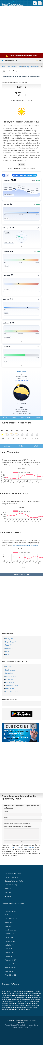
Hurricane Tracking (11, 885)
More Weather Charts (21, 574)
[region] (21, 189)
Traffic (38, 418)
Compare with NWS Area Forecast (24, 175)
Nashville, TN (9, 945)
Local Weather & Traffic (14, 66)
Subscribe (8, 892)
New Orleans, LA (10, 930)
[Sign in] (35, 3)
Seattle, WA (9, 922)
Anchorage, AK (9, 915)
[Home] (12, 3)
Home (3, 66)
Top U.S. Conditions (11, 877)
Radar (5, 418)
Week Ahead (9, 667)
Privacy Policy (15, 847)
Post (21, 842)
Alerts (14, 418)
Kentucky (26, 66)
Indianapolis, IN (10, 964)
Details (35, 55)
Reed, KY (8, 651)
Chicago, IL (8, 949)
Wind (36, 446)
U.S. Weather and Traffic (13, 873)
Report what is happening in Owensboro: (18, 826)
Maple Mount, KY (10, 642)
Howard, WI (8, 956)
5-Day (21, 446)
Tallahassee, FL (10, 941)
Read (22, 165)
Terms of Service (28, 847)
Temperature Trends (11, 685)
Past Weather (9, 682)
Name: (6, 811)
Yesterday (7, 446)
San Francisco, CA (11, 919)
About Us (8, 888)
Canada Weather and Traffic (14, 881)
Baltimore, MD (9, 971)
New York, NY (9, 934)
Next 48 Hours (26, 417)
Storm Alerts (9, 673)
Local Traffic (9, 679)
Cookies (30, 1025)
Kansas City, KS (10, 952)
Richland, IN (9, 648)
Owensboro (34, 66)
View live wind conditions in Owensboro (25, 545)
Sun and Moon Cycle (12, 692)
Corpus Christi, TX (11, 937)
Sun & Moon (21, 371)
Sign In (8, 896)
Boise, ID (8, 926)
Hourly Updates (10, 670)
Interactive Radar (10, 676)
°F (3, 175)
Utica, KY (8, 645)
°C (7, 175)
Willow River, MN (10, 975)
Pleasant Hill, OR (10, 960)
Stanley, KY (9, 639)
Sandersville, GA (10, 967)
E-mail (6, 817)
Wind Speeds (9, 689)
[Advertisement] (21, 30)
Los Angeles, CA (10, 911)
